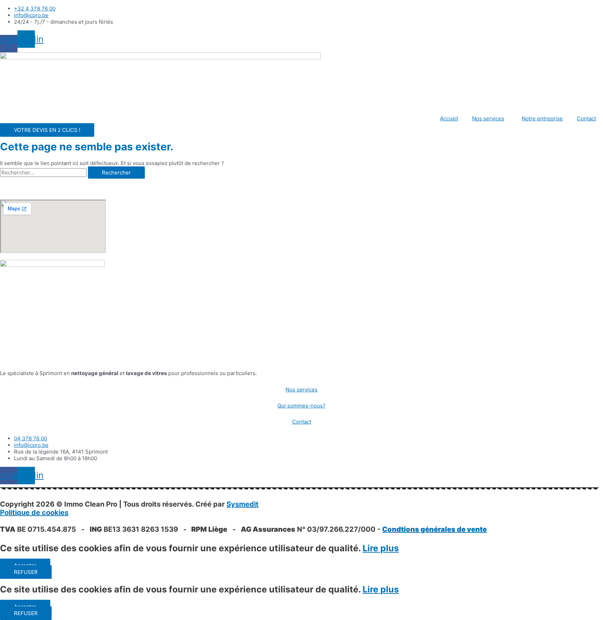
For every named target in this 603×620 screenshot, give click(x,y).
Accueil (449, 118)
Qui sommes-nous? (301, 405)
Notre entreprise (542, 118)
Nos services (488, 118)
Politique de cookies (34, 512)
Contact (586, 118)
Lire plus (381, 548)
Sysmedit (242, 504)
